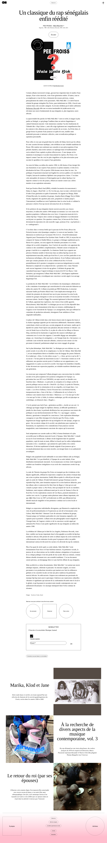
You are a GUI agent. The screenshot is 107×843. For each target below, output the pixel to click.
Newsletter (53, 834)
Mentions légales (53, 822)
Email (41, 595)
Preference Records (32, 108)
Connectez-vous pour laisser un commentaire (37, 656)
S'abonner (53, 77)
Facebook (33, 595)
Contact (53, 830)
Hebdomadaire (35, 639)
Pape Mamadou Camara (58, 85)
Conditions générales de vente (53, 825)
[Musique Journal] (4, 2)
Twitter (37, 595)
